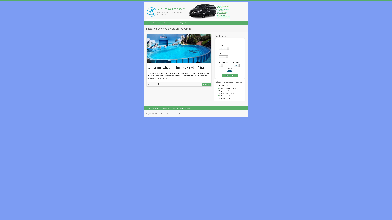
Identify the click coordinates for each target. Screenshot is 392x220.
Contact (187, 23)
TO (220, 53)
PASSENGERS (223, 62)
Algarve (174, 84)
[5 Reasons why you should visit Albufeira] (179, 48)
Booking (155, 23)
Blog (181, 23)
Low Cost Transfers (179, 114)
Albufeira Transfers (171, 9)
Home (149, 23)
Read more (206, 84)
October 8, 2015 (163, 84)
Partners (175, 23)
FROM (221, 45)
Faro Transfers (165, 23)
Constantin (153, 84)
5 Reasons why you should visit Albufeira (176, 67)
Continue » (230, 75)
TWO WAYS (236, 62)
